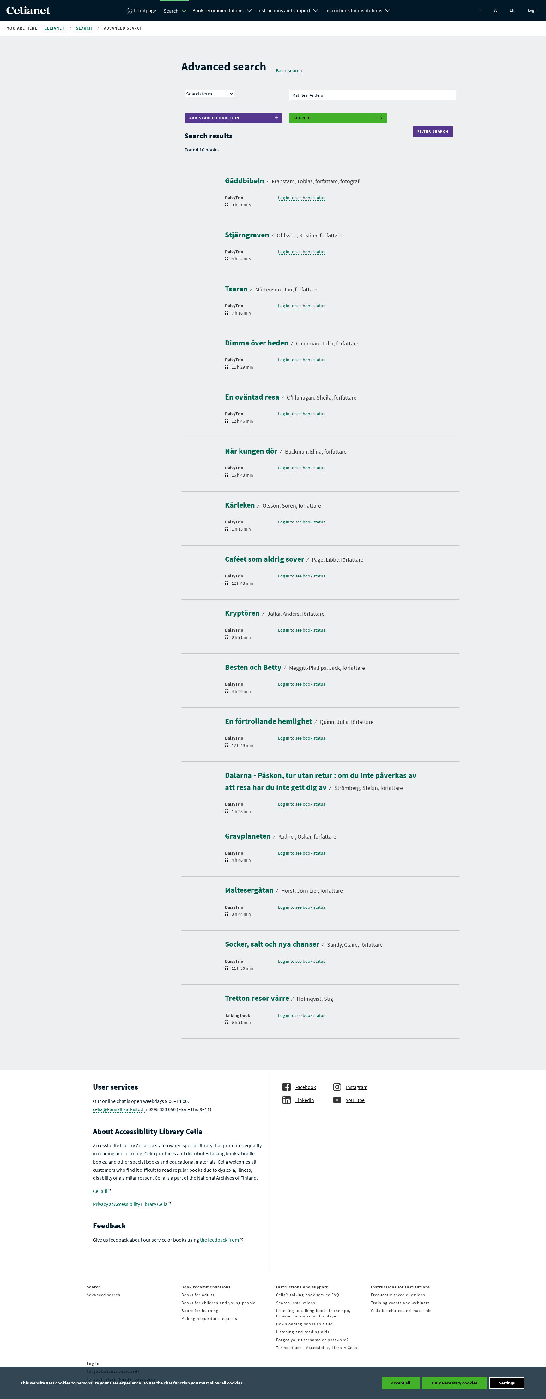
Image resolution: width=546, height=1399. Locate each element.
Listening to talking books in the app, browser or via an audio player (313, 1313)
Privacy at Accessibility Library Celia (130, 1204)
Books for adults (197, 1295)
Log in (533, 10)
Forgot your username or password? (312, 1339)
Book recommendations (218, 10)
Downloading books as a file (304, 1324)
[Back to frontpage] (28, 12)
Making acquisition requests (209, 1318)
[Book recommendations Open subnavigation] (249, 10)
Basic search (289, 70)
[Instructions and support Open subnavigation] (316, 10)
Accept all (400, 1383)
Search (171, 11)
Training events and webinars (400, 1302)
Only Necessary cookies (454, 1383)
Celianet (55, 28)
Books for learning (200, 1310)
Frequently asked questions (398, 1295)
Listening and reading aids (302, 1332)
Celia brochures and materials (401, 1310)
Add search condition (214, 117)
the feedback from (219, 1240)
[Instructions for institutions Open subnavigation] (388, 10)
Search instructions (295, 1302)
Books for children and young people (218, 1302)
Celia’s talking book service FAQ (307, 1295)
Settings (507, 1383)
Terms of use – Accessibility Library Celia (316, 1347)
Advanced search (103, 1295)
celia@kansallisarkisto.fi (119, 1109)
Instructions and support (284, 10)
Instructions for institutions (353, 10)
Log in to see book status (301, 197)
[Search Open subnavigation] (184, 11)
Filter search (434, 131)
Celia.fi (100, 1191)
